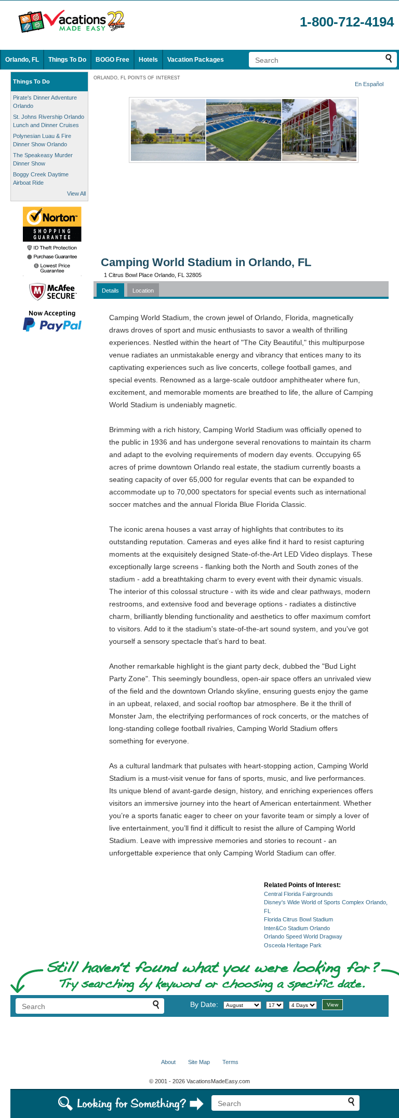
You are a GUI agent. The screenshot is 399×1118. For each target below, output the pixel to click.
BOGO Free (112, 59)
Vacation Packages (195, 59)
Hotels (148, 59)
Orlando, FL (22, 59)
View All (76, 193)
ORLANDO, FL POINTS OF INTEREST (137, 77)
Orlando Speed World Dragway (303, 936)
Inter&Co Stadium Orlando (297, 928)
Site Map (199, 1062)
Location (143, 290)
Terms (230, 1062)
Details (110, 290)
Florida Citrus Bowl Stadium (298, 919)
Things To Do (67, 59)
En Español (369, 84)
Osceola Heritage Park (293, 945)
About (168, 1062)
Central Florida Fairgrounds (298, 894)
